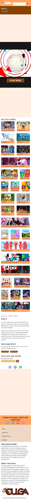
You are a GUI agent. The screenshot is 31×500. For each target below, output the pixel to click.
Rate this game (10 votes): (7, 358)
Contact (4, 440)
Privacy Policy (6, 436)
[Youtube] (17, 422)
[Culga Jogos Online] (15, 491)
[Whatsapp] (20, 367)
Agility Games (14, 351)
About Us (5, 432)
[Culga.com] (7, 3)
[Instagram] (23, 422)
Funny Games (5, 351)
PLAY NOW (15, 80)
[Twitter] (10, 367)
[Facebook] (15, 367)
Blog (3, 428)
